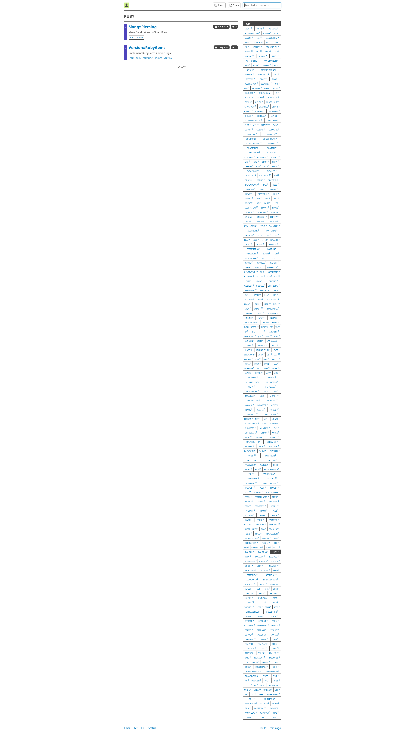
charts (248, 111)
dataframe (253, 170)
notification (251, 423)
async (249, 56)
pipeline (251, 483)
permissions (270, 473)
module (272, 400)
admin (267, 33)
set (259, 588)
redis (248, 533)
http (267, 304)
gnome (273, 281)
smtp (275, 602)
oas (276, 428)
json (268, 336)
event (263, 226)
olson (265, 432)
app (276, 42)
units (247, 689)
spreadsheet (253, 611)
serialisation (270, 579)
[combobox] (262, 5)
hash (257, 294)
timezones (274, 657)
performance (271, 469)
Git (135, 728)
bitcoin (250, 79)
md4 (277, 372)
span (268, 607)
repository (251, 542)
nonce (276, 418)
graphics (265, 290)
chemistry (274, 111)
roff (268, 547)
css (258, 166)
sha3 (262, 593)
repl (276, 538)
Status (152, 728)
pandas (263, 451)
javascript (250, 336)
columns (274, 129)
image (258, 308)
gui (247, 294)
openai (260, 437)
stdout (263, 620)
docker (249, 203)
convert (272, 152)
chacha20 (250, 106)
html (257, 304)
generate (273, 267)
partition (270, 455)
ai (260, 37)
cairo (260, 97)
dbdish (249, 180)
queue (275, 515)
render (266, 538)
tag (275, 639)
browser (257, 88)
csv (266, 166)
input (261, 317)
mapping (249, 368)
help (276, 294)
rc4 (263, 529)
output (249, 446)
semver (158, 58)
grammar (251, 290)
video (275, 703)
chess (249, 115)
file (247, 239)
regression (272, 533)
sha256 (250, 593)
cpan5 (275, 157)
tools (275, 666)
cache (249, 97)
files (255, 239)
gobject (249, 285)
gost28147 (274, 285)
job (260, 336)
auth (275, 56)
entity (274, 216)
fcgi (260, 235)
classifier (272, 120)
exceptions (252, 230)
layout (262, 345)
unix (257, 689)
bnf (277, 83)
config (273, 143)
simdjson (263, 597)
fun (276, 253)
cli (256, 125)
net (258, 418)
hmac (247, 304)
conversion (253, 152)
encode (249, 212)
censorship (272, 102)
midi (266, 391)
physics (272, 478)
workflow (251, 712)
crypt (275, 161)
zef (263, 717)
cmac (276, 125)
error (260, 221)
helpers (249, 299)
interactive (252, 322)
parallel (275, 451)
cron (265, 161)
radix (248, 519)
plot (263, 487)
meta (251, 386)
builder (250, 92)
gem (132, 58)
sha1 (276, 588)
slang (140, 37)
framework (251, 253)
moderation (253, 400)
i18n (276, 304)
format (273, 244)
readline (274, 529)
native (274, 409)
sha (267, 588)
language (273, 340)
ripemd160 (257, 547)
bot (246, 88)
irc (255, 331)
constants (253, 147)
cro (256, 161)
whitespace (260, 708)
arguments (272, 46)
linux (261, 354)
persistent (253, 478)
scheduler (250, 561)
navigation (271, 414)
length (248, 349)
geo (263, 271)
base (256, 65)
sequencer (252, 579)
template (263, 643)
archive (257, 46)
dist (259, 198)
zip (275, 717)
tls (247, 662)
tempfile (250, 643)
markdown (263, 368)
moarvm (250, 395)
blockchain (251, 83)
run (248, 556)
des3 (276, 184)
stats (274, 616)
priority (274, 501)
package (274, 446)
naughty (252, 414)
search (274, 565)
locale (248, 359)
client (265, 125)
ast (276, 51)
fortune (272, 248)
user (262, 694)
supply (249, 634)
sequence (271, 574)
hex (260, 299)
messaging (272, 382)
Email (127, 728)
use (253, 694)
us (246, 694)
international (271, 322)
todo (255, 662)
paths (248, 469)
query (262, 515)
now (265, 423)
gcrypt (274, 262)
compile (252, 134)
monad (249, 405)
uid (262, 685)
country (249, 157)
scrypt (261, 565)
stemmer (249, 625)
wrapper (265, 712)
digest (249, 198)
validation (251, 703)
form (260, 244)
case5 (248, 102)
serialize (250, 584)
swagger (262, 634)
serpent (274, 584)
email (275, 207)
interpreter (251, 327)
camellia (273, 97)
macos (275, 359)
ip (246, 331)
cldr (247, 125)
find (249, 244)
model (274, 395)
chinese (261, 115)
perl (250, 473)
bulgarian (265, 92)
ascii (268, 51)
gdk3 (248, 267)
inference (273, 313)
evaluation (250, 226)
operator (272, 441)
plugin (274, 487)
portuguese (273, 492)
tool (248, 666)
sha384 (274, 593)
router (249, 552)
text (275, 648)
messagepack (253, 382)
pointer (258, 492)
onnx (275, 432)
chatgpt (260, 111)
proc (248, 506)
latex (249, 345)
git (277, 276)
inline (249, 317)
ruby (132, 37)
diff (276, 193)
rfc (276, 542)
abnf (249, 28)
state (249, 616)
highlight (273, 299)
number (275, 423)
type (267, 680)
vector (264, 703)
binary (249, 74)
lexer (276, 349)
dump (267, 203)
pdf (258, 469)
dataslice (250, 175)
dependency (252, 184)
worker (274, 708)
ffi (269, 235)
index (260, 313)
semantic (148, 58)
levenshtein (263, 349)
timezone (259, 657)
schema (263, 561)
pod (247, 492)
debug (261, 180)
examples (274, 226)
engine (249, 216)
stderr (249, 620)
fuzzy (275, 258)
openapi (274, 437)
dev (262, 189)
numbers (250, 428)
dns (267, 198)
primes (249, 501)
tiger (261, 653)
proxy (263, 510)
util (251, 698)
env (248, 221)
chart (276, 106)
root (276, 547)
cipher (275, 115)
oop (248, 437)
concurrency (270, 138)
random (274, 524)
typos (248, 685)
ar (247, 46)
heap (267, 294)
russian (260, 556)
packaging (250, 451)
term (276, 643)
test (263, 648)
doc (276, 198)
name (248, 409)
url (277, 689)
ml (276, 391)
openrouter (253, 441)
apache (258, 42)
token (266, 662)
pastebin (265, 464)
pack (262, 446)
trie (276, 675)
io (277, 327)
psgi (275, 510)
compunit (251, 138)
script (249, 565)
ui (256, 685)
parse (252, 455)
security (264, 570)
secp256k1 (250, 570)
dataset (272, 170)
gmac (260, 281)
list (269, 354)
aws (247, 65)
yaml (250, 717)
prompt (250, 510)
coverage (262, 157)
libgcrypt (249, 354)
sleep (263, 602)
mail (248, 363)
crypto (249, 166)
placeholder (270, 483)
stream (275, 625)
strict (249, 630)
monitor (262, 405)
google (260, 285)
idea (248, 308)
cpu (247, 161)
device (249, 193)
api (268, 42)
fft (277, 235)
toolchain (261, 666)
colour (260, 129)
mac (266, 359)
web (248, 708)
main (257, 363)
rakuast (274, 519)
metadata (270, 386)
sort (259, 607)
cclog (259, 102)
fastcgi (249, 235)
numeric (265, 428)
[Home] (126, 5)
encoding (262, 212)
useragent (273, 694)
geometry (274, 271)
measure (253, 377)
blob (275, 79)
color (249, 129)
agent (249, 37)
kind (277, 336)
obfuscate (251, 432)
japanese (274, 331)
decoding (273, 180)
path (276, 464)
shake (249, 597)
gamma (261, 262)
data (275, 166)
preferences (262, 496)
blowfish (266, 83)
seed (276, 570)
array (249, 51)
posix (248, 496)
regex (258, 533)
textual (250, 653)
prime (275, 496)
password (250, 464)
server (249, 588)
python (249, 515)
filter (264, 239)
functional (251, 258)
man (267, 363)
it (263, 331)
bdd (276, 65)
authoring (252, 60)
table (264, 639)
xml (276, 712)
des (265, 184)
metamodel (252, 391)
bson (267, 88)
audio (263, 56)
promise (274, 506)
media (272, 377)
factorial (271, 230)
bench (250, 69)
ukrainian (274, 685)
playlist (250, 487)
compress (271, 134)
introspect (267, 327)
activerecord (252, 33)
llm (277, 354)
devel (274, 189)
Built (270, 728)
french (266, 253)
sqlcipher (272, 611)
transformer (271, 671)
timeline (274, 653)
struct (274, 630)
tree (266, 675)
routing (263, 552)
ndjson (248, 418)
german (249, 276)
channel (264, 106)
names (261, 409)
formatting (253, 248)
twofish (256, 680)
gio (269, 276)
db (276, 175)
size (276, 597)
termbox (250, 648)
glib (248, 281)
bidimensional (269, 69)
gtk (276, 290)
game (249, 262)
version (168, 58)
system (250, 639)
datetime (265, 175)
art (259, 51)
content (272, 147)
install (274, 317)
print (261, 501)
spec (277, 607)
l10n (260, 340)
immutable (273, 308)
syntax (275, 634)
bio (276, 74)
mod (262, 395)
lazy (275, 345)
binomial (263, 74)
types (276, 680)
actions (273, 28)
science (275, 561)
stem (275, 620)
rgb (246, 547)
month (275, 405)
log (258, 359)
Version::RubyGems (147, 47)
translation (252, 675)
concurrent (254, 143)
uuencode (270, 698)
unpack (267, 689)
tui (246, 680)
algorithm (272, 37)
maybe (259, 372)
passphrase (253, 460)
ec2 (276, 203)
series (263, 584)
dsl (258, 203)
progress (260, 506)
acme (260, 28)
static (261, 616)
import (249, 313)
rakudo (248, 524)
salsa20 (274, 556)
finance (275, 239)
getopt (260, 276)
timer (247, 657)
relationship (252, 538)
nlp (266, 418)
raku (260, 519)
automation (271, 60)
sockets (249, 607)
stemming (263, 625)
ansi (248, 42)
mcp (268, 372)
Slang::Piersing (143, 26)
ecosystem (251, 207)
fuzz (265, 258)
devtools (263, 193)
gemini (259, 267)
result (266, 542)
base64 (266, 65)
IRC (143, 728)
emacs (265, 207)
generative (251, 271)
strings (261, 630)
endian (275, 212)
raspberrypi (251, 529)
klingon (249, 340)
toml (276, 662)
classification (254, 120)
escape (274, 221)
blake (263, 79)
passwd (272, 460)
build (276, 88)
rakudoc (261, 524)
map (276, 363)
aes (276, 33)
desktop (250, 189)
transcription (253, 671)
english (262, 216)
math (276, 368)
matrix (248, 372)
